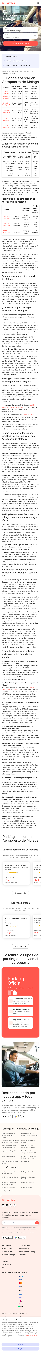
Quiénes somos (7, 1249)
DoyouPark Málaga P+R (9, 1151)
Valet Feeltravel (28, 415)
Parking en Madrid (7, 1191)
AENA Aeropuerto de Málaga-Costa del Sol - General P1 (9, 1135)
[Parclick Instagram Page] (3, 1205)
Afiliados (22, 1255)
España (8, 71)
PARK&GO (15, 689)
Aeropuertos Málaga (28, 71)
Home (3, 71)
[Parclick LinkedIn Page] (6, 1205)
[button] (20, 29)
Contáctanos (6, 1264)
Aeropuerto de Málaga (9, 73)
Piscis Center (25, 1161)
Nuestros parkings (8, 1255)
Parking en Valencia (27, 1182)
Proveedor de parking (27, 1252)
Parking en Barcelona (8, 1187)
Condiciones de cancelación (12, 1317)
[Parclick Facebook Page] (10, 1205)
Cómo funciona (7, 1252)
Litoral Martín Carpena (8, 1156)
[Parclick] (8, 2)
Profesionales (24, 1249)
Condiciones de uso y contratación (14, 1313)
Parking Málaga (16, 71)
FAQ (3, 1267)
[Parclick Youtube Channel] (14, 1205)
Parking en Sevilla (26, 1187)
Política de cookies (31, 1336)
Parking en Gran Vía (27, 1172)
